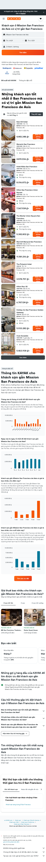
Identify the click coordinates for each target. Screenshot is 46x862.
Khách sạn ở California (27, 822)
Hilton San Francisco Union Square (27, 191)
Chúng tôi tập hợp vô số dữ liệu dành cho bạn (20, 852)
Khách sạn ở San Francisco (21, 824)
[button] (43, 12)
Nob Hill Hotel (21, 122)
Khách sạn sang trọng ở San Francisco (18, 804)
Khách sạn (18, 820)
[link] (23, 578)
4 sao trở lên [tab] (8, 603)
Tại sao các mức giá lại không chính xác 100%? (20, 856)
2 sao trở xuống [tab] (37, 603)
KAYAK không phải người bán (14, 848)
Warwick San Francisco (25, 144)
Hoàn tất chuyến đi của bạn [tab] (31, 789)
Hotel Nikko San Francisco (26, 166)
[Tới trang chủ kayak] (14, 18)
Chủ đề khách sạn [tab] (11, 789)
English (23, 13)
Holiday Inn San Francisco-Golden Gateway (29, 311)
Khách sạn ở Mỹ (14, 822)
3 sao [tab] (23, 603)
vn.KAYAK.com (8, 820)
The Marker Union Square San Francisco (28, 217)
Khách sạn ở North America (31, 820)
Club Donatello (22, 336)
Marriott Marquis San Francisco (29, 242)
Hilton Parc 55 (21, 286)
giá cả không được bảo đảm (11, 842)
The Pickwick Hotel (24, 264)
